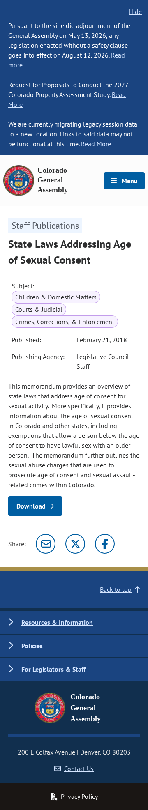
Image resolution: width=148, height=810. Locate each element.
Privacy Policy (79, 796)
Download (31, 506)
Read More (96, 144)
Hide (135, 11)
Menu (129, 181)
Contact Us (79, 768)
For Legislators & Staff (53, 669)
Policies (32, 646)
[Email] (46, 544)
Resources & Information (57, 622)
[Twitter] (75, 544)
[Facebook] (105, 544)
